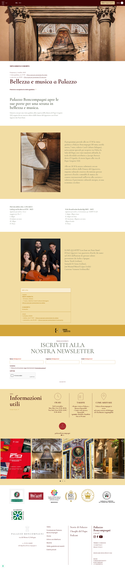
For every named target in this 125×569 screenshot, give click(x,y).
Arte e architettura (54, 539)
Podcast (74, 535)
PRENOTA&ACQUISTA (107, 3)
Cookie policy (97, 545)
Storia (49, 536)
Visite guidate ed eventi (55, 546)
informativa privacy (40, 368)
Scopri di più (13, 409)
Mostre (49, 543)
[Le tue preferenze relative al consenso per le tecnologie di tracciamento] (3, 566)
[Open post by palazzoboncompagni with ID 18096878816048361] (16, 459)
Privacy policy (97, 547)
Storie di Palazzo (78, 527)
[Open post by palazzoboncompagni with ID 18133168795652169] (109, 459)
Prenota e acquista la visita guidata (22, 90)
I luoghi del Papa (78, 531)
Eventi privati (51, 550)
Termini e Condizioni (99, 543)
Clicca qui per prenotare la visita (37, 75)
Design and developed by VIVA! (102, 553)
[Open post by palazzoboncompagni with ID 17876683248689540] (78, 459)
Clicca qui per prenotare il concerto (35, 77)
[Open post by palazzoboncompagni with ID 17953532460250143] (47, 459)
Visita (49, 527)
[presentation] (23, 375)
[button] (1, 458)
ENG (20, 3)
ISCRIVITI (63, 382)
